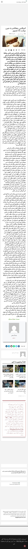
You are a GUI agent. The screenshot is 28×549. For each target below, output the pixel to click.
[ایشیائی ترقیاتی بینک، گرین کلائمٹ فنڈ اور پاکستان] (7, 368)
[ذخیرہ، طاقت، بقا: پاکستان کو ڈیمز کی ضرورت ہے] (7, 384)
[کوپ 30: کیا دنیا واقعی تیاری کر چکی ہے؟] (20, 384)
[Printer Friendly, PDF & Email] (14, 319)
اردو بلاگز (22, 365)
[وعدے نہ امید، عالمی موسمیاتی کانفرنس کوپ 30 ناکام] (20, 368)
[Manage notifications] (25, 546)
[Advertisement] (14, 14)
